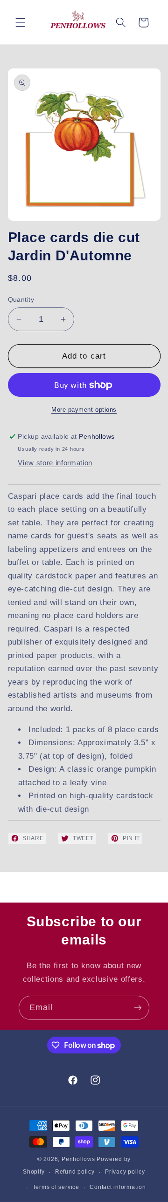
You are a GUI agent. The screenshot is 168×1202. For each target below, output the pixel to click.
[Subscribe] (137, 1008)
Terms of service (56, 1187)
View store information (55, 463)
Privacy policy (125, 1171)
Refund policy (75, 1171)
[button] (20, 22)
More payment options (84, 409)
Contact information (118, 1187)
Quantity (21, 299)
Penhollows (78, 1159)
